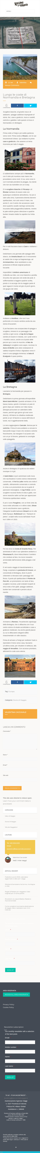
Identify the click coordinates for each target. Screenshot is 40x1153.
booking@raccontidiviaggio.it (19, 849)
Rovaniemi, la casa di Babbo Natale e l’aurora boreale (18, 900)
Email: (8, 930)
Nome (5, 755)
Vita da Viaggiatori (11, 827)
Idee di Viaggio (10, 816)
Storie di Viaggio (19, 700)
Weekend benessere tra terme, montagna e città (20, 885)
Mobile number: (11, 939)
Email (5, 765)
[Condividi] (17, 106)
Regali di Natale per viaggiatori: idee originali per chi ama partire (17, 892)
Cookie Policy (8, 1007)
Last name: (10, 959)
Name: (8, 949)
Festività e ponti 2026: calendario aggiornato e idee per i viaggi (16, 878)
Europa (12, 691)
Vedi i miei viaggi (20, 860)
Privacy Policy (8, 1004)
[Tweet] (30, 106)
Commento (7, 731)
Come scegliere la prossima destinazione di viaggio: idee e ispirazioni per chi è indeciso (19, 908)
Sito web (5, 775)
